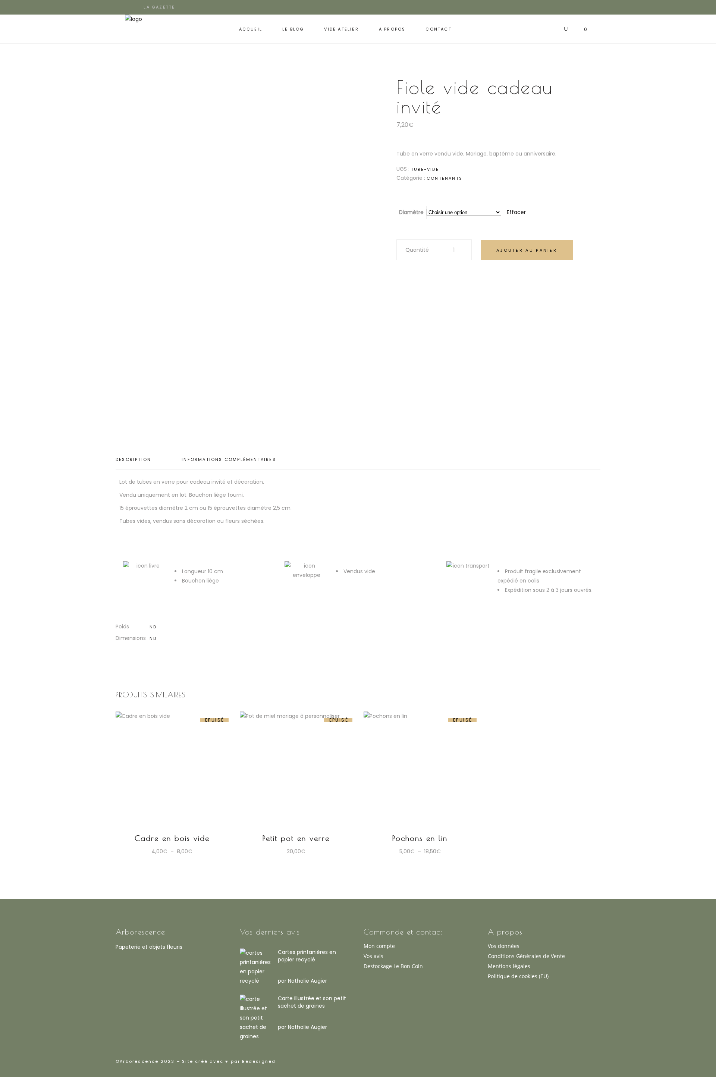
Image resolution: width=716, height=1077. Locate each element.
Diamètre (411, 212)
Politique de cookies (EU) (518, 976)
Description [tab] (133, 459)
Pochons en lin (420, 838)
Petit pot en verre (296, 838)
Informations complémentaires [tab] (229, 459)
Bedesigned (258, 1061)
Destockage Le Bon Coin (393, 966)
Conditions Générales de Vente (526, 956)
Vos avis (373, 956)
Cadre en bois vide (172, 838)
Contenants (444, 178)
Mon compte (379, 945)
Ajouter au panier (526, 250)
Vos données (503, 945)
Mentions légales (509, 966)
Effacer (516, 212)
